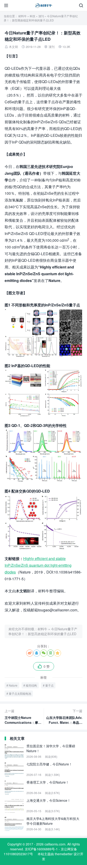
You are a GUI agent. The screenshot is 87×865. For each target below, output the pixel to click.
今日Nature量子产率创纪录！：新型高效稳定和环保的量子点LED (42, 631)
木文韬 (13, 46)
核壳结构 (31, 685)
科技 (32, 16)
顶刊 (41, 16)
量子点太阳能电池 (20, 693)
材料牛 (22, 16)
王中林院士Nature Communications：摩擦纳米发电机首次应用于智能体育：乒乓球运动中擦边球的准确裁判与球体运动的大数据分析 (23, 716)
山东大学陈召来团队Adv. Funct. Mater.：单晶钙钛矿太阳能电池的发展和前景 (64, 716)
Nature (13, 685)
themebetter (64, 854)
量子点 (49, 685)
